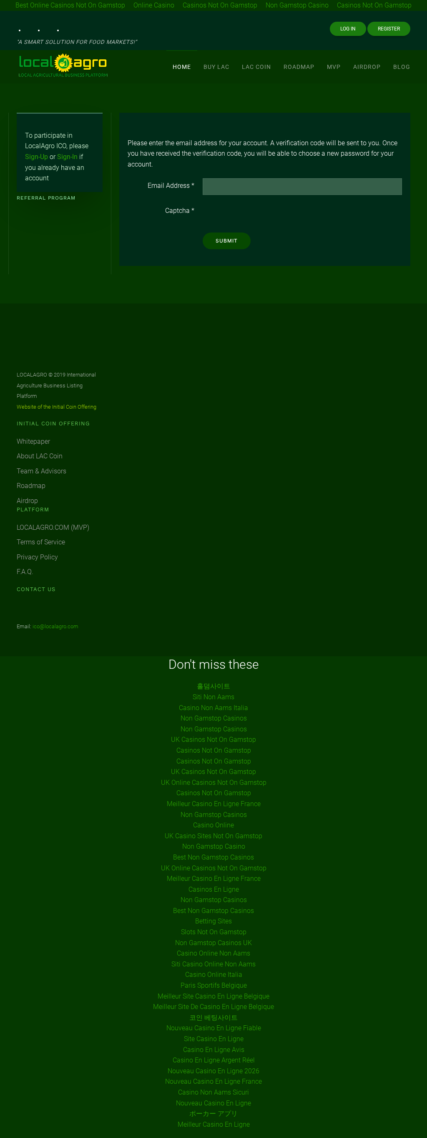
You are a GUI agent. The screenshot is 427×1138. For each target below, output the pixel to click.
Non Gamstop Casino (213, 846)
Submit (227, 241)
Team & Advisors (41, 471)
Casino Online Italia (213, 975)
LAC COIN (256, 66)
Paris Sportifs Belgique (214, 985)
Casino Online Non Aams (213, 953)
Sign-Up (36, 157)
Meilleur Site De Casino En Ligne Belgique (213, 1007)
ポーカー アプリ (213, 1114)
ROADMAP (299, 66)
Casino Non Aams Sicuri (213, 1092)
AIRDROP (367, 66)
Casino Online (213, 825)
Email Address (171, 186)
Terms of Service (41, 542)
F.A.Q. (25, 572)
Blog (401, 66)
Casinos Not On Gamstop (213, 750)
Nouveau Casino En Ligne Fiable (213, 1028)
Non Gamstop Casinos (214, 718)
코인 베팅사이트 (213, 1018)
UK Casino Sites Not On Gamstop (213, 836)
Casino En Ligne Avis (213, 1050)
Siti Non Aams (213, 697)
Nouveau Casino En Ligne (213, 1103)
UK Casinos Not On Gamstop (213, 739)
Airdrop (27, 501)
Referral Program (46, 198)
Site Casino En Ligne (214, 1039)
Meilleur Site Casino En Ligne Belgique (213, 996)
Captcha (179, 211)
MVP (334, 66)
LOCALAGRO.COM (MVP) (53, 527)
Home (182, 66)
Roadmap (31, 486)
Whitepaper (33, 441)
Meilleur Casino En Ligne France (214, 804)
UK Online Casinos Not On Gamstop (213, 782)
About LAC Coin (40, 456)
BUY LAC (216, 66)
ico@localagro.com (55, 626)
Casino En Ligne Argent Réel (214, 1060)
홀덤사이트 (213, 686)
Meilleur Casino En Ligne (214, 1124)
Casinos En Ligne (213, 889)
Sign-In (67, 157)
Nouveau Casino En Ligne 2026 (213, 1071)
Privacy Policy (37, 557)
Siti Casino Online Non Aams (213, 964)
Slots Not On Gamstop (213, 932)
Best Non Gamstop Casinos (213, 857)
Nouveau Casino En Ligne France (213, 1081)
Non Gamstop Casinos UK (213, 943)
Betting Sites (213, 921)
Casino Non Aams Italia (213, 708)
